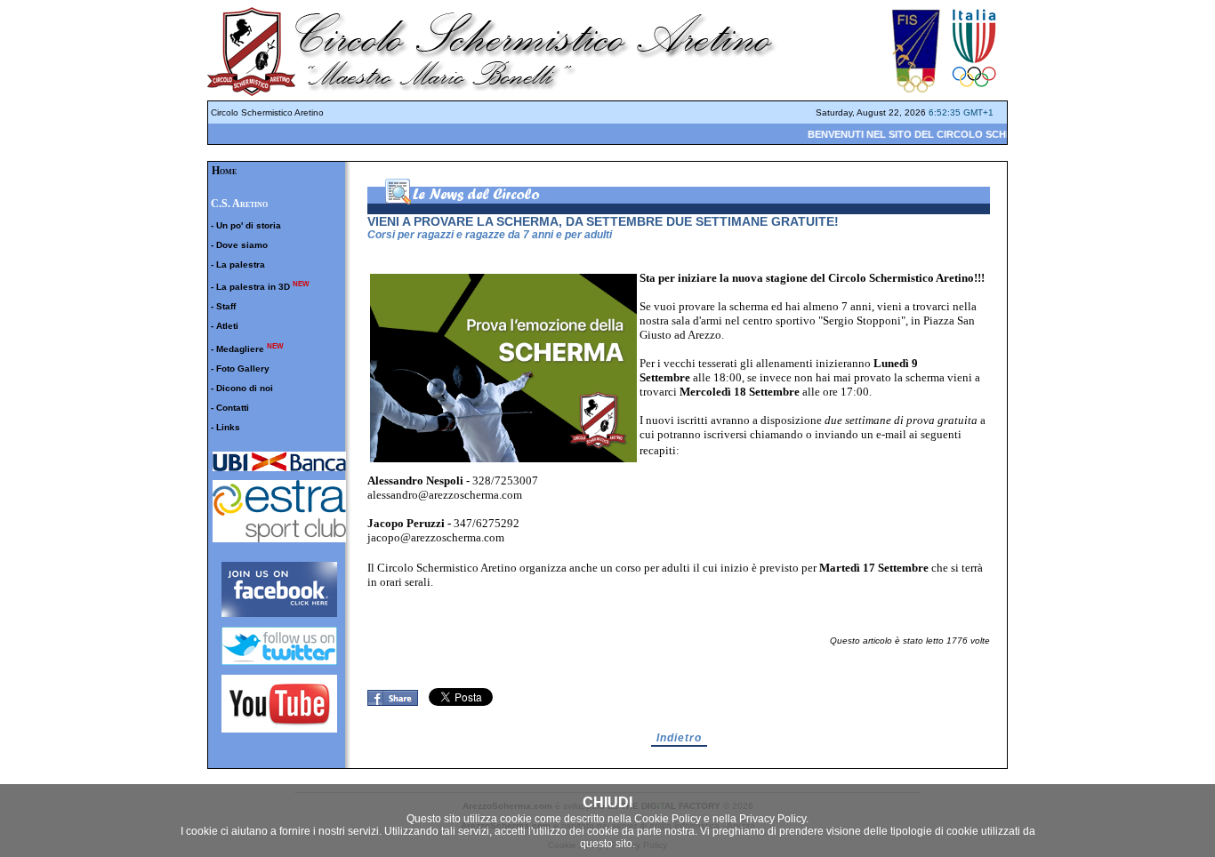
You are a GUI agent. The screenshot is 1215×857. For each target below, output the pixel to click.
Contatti (232, 407)
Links (228, 427)
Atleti (227, 326)
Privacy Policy (772, 819)
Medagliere (240, 349)
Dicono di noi (244, 388)
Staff (226, 306)
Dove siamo (242, 245)
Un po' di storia (248, 225)
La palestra (240, 264)
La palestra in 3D (253, 287)
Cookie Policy (667, 819)
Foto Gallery (243, 368)
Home (224, 170)
